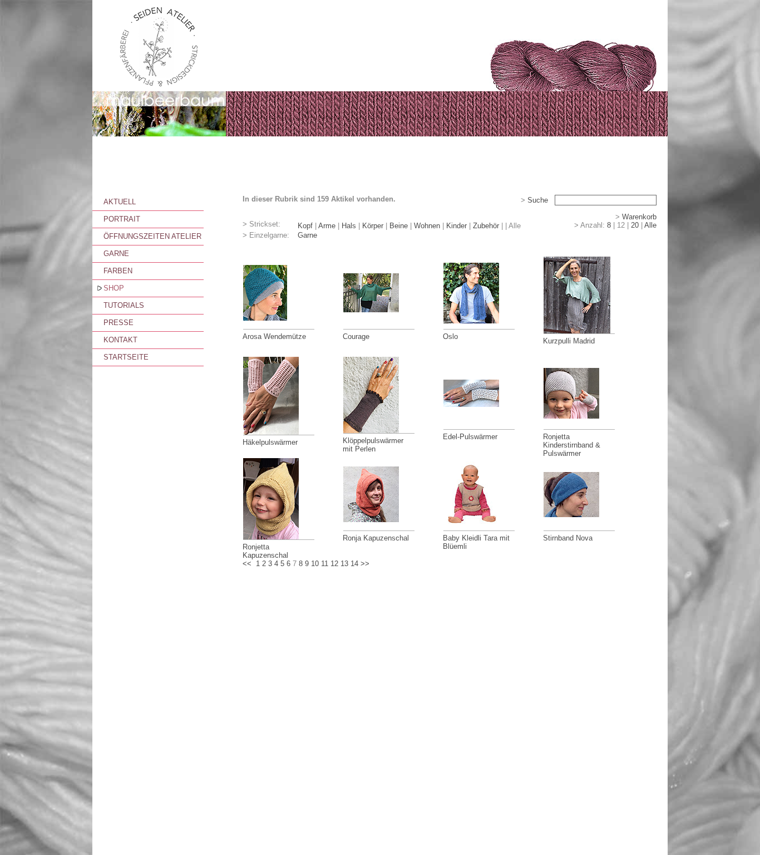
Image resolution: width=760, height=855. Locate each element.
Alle (650, 225)
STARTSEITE (126, 357)
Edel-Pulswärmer (470, 437)
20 (635, 225)
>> (365, 563)
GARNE (116, 253)
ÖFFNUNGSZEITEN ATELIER (152, 236)
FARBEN (117, 271)
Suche (537, 200)
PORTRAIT (121, 219)
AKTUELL (119, 202)
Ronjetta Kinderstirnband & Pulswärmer (571, 445)
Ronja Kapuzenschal (376, 538)
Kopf (305, 226)
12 (334, 563)
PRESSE (118, 322)
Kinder (456, 226)
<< (247, 563)
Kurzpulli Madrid (569, 341)
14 (354, 563)
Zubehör (486, 226)
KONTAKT (120, 340)
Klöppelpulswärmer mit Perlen (373, 444)
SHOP (113, 288)
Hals (349, 226)
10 (315, 563)
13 (344, 563)
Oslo (450, 336)
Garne (307, 235)
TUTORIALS (123, 305)
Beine (398, 226)
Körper (372, 226)
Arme (326, 226)
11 (324, 563)
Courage (356, 336)
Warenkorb (639, 217)
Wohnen (427, 226)
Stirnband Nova (568, 538)
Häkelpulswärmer (270, 442)
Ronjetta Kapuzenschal (265, 551)
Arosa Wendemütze (274, 336)
